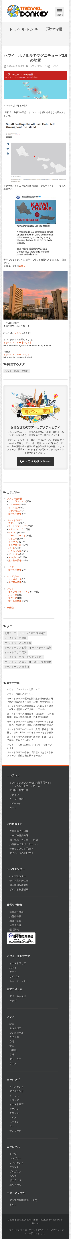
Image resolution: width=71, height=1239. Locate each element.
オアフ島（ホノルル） (19, 591)
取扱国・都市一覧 (18, 790)
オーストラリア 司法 (16, 652)
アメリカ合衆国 (14, 498)
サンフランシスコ (17, 501)
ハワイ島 (12, 594)
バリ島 (13, 1050)
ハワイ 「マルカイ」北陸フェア (23, 689)
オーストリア (16, 1104)
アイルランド (16, 1091)
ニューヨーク (14, 504)
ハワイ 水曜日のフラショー (21, 694)
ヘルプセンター (17, 876)
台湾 (11, 1041)
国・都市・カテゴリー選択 (23, 840)
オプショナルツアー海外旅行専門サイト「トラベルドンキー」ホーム (30, 784)
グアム (13, 972)
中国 (11, 1046)
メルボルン (13, 557)
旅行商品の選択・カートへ (23, 844)
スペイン (14, 1122)
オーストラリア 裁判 (40, 647)
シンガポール (13, 576)
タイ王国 (14, 1037)
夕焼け (25, 371)
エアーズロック (16, 529)
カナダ (10, 567)
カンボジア (15, 1028)
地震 (16, 371)
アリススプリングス (18, 526)
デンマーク (15, 1130)
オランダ (14, 1108)
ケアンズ (12, 532)
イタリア (14, 1100)
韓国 (11, 1024)
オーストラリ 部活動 (40, 662)
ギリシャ (14, 1113)
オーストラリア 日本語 (17, 666)
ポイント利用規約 (18, 889)
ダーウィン (13, 542)
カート (13, 807)
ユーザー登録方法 (18, 835)
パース (11, 548)
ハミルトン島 (14, 551)
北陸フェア (10, 633)
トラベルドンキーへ (38, 461)
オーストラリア (14, 520)
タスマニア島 (14, 545)
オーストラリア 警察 (16, 638)
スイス (13, 1117)
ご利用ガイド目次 (18, 831)
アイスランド (16, 1086)
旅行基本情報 (14, 514)
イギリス (14, 1095)
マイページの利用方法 (21, 853)
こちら (17, 332)
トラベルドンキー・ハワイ (16, 354)
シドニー (12, 538)
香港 (11, 1054)
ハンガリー (15, 1158)
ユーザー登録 (16, 799)
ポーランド (15, 1180)
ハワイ (55, 66)
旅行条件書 (15, 916)
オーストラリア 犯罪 (16, 647)
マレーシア (15, 1059)
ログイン (14, 794)
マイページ (15, 803)
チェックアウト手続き (21, 848)
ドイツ (13, 1154)
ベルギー (14, 1176)
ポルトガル (15, 1184)
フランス (14, 1167)
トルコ (13, 1204)
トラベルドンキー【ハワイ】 (17, 342)
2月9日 (22, 266)
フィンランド (16, 1162)
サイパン (14, 976)
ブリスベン (13, 554)
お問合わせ (15, 925)
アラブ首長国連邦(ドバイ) (23, 1200)
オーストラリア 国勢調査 (18, 642)
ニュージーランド (18, 981)
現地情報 (14, 929)
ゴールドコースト (17, 535)
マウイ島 (12, 598)
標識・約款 (15, 920)
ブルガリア (15, 1171)
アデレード (13, 523)
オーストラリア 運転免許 (32, 633)
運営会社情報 (16, 912)
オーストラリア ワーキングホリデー (24, 657)
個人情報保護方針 (18, 885)
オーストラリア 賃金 (16, 662)
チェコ (13, 1126)
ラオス (13, 1063)
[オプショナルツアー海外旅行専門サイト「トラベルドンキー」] (27, 11)
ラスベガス (13, 507)
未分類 (10, 607)
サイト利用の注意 (18, 880)
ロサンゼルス (14, 510)
